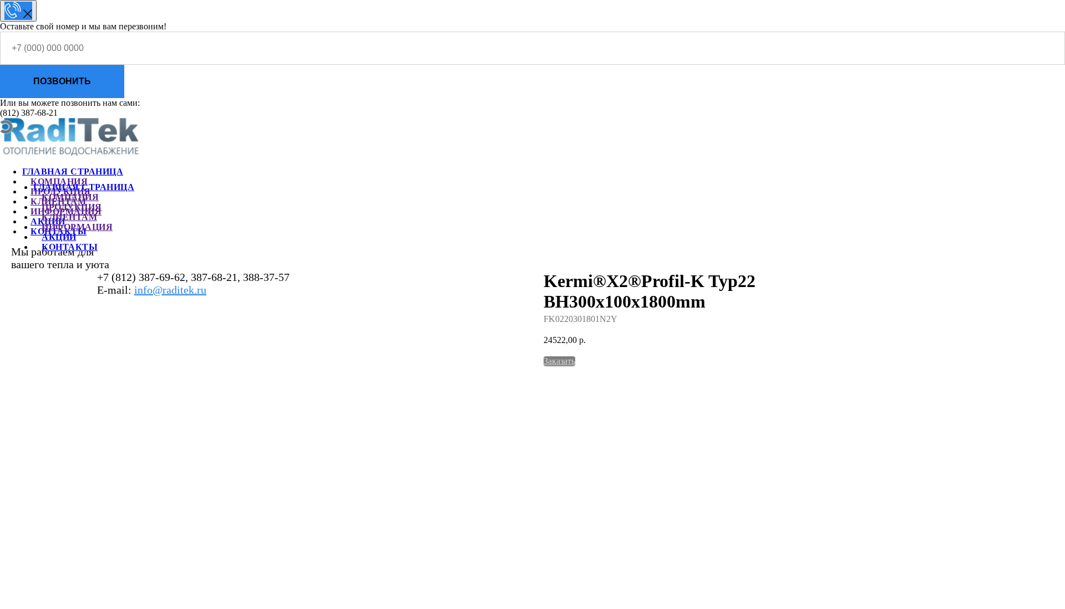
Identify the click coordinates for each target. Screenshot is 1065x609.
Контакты (70, 247)
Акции (59, 237)
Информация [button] (77, 227)
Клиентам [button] (69, 217)
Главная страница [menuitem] (72, 171)
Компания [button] (70, 197)
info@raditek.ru (170, 290)
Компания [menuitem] (59, 181)
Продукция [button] (72, 207)
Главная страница (83, 187)
